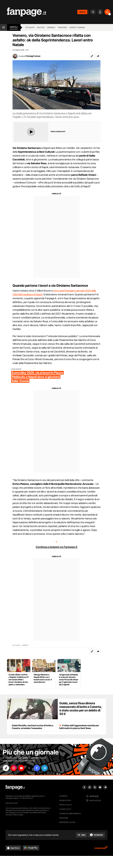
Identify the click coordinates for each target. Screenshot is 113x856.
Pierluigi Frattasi (33, 56)
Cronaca (51, 27)
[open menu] (3, 27)
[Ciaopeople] (100, 848)
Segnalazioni (65, 800)
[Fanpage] (15, 787)
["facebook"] (37, 768)
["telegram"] (44, 768)
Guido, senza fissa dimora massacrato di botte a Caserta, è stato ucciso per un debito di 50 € (80, 708)
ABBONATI (82, 12)
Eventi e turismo (77, 27)
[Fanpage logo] (23, 12)
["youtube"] (21, 768)
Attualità (29, 27)
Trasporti (62, 27)
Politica (41, 27)
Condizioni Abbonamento (70, 814)
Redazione (63, 818)
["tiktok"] (6, 768)
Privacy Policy (65, 805)
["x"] (29, 768)
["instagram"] (13, 768)
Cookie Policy (65, 809)
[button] (97, 56)
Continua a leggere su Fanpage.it (56, 547)
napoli (14, 27)
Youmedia (63, 796)
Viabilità (25, 645)
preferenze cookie (67, 822)
